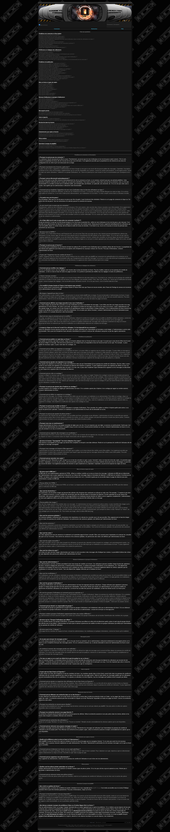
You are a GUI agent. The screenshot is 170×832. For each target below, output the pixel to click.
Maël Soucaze (101, 825)
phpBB (65, 825)
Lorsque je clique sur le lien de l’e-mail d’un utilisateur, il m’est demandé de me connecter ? (63, 59)
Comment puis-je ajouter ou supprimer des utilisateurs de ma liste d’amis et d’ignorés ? (62, 120)
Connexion (57, 28)
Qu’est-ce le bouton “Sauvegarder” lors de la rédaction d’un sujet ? (56, 77)
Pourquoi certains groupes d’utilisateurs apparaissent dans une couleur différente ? (61, 105)
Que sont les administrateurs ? (47, 98)
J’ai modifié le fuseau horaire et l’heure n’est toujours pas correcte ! (57, 54)
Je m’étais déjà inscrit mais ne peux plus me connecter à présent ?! (57, 43)
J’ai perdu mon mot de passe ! (47, 40)
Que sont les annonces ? (45, 90)
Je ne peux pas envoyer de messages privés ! (51, 112)
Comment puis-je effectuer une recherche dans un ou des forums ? (56, 124)
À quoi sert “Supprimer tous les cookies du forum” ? (52, 47)
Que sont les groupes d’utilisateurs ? (48, 101)
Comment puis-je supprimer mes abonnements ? (52, 136)
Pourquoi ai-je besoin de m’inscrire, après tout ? (51, 36)
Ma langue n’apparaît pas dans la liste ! (49, 55)
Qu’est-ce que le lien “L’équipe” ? (48, 108)
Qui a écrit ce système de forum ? (48, 145)
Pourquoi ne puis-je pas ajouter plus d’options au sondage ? (55, 69)
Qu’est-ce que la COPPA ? (46, 44)
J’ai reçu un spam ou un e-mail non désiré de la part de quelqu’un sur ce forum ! (60, 115)
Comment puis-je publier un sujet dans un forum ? (52, 63)
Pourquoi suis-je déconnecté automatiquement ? (52, 37)
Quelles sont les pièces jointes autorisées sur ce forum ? (54, 140)
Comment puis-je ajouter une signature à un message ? (54, 66)
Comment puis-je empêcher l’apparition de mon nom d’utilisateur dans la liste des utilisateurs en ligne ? (66, 39)
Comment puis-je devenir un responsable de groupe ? (53, 104)
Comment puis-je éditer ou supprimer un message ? (53, 64)
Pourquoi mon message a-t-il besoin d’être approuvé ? (53, 78)
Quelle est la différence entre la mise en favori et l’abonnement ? (56, 133)
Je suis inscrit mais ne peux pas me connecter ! (51, 42)
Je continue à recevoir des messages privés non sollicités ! (54, 113)
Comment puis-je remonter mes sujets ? (49, 80)
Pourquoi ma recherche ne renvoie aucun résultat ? (52, 125)
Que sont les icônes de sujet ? (47, 94)
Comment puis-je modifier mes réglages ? (50, 51)
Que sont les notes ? (44, 92)
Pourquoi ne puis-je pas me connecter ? (49, 35)
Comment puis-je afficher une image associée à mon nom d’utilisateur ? (58, 56)
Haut (40, 164)
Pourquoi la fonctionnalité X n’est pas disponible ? (52, 146)
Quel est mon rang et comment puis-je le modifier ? (52, 58)
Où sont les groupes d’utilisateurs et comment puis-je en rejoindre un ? (58, 102)
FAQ (122, 28)
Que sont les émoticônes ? (46, 86)
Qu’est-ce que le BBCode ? (46, 83)
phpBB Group (96, 788)
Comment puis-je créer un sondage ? (49, 67)
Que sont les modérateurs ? (46, 100)
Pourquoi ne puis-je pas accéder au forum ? (50, 71)
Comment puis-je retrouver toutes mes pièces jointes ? (53, 141)
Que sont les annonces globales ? (48, 89)
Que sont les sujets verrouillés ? (47, 93)
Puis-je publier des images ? (46, 88)
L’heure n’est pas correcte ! (46, 52)
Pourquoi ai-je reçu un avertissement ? (49, 74)
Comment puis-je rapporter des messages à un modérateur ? (55, 75)
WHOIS (75, 809)
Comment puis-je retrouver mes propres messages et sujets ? (55, 129)
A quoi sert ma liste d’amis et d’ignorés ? (49, 118)
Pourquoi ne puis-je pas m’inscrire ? (48, 46)
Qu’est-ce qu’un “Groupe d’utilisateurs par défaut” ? (52, 107)
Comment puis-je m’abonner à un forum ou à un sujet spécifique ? (56, 134)
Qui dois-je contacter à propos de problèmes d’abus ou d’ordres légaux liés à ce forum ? (62, 147)
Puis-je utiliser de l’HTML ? (46, 85)
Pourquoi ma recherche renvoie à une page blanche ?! (53, 126)
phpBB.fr (110, 825)
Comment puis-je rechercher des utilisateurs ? (51, 128)
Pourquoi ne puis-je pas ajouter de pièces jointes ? (52, 73)
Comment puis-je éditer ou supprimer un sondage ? (52, 70)
